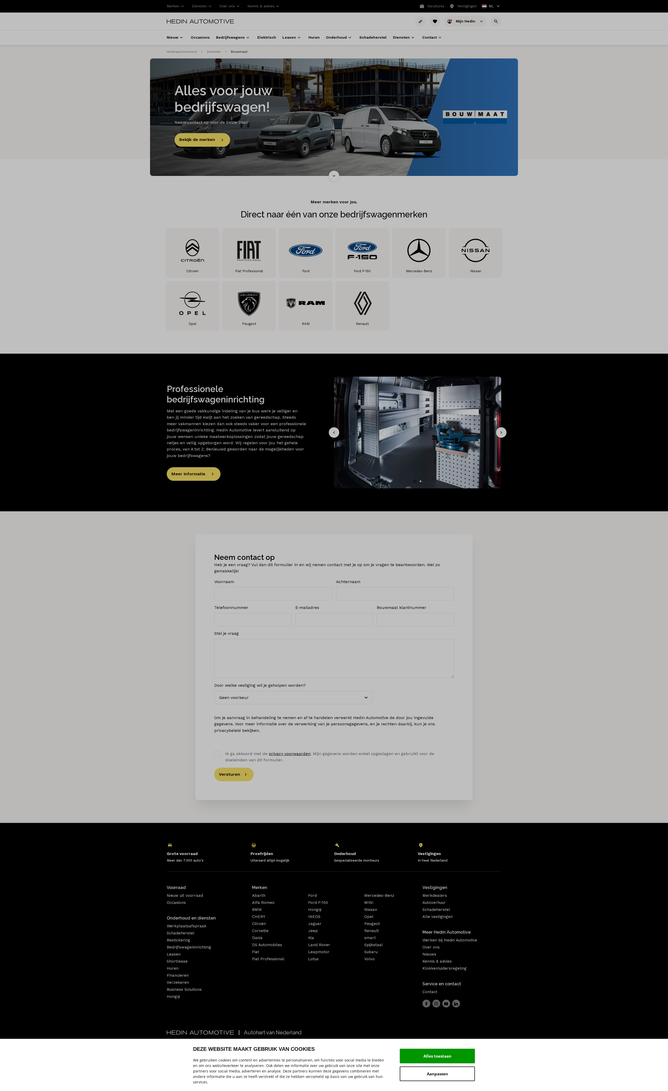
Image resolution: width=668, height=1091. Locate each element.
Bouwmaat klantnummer (401, 607)
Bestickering (178, 940)
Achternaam (348, 581)
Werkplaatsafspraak (186, 926)
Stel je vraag (226, 633)
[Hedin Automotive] (200, 21)
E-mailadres (307, 607)
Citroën (259, 923)
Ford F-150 (318, 902)
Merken (259, 887)
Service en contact (441, 983)
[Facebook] (426, 1003)
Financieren (178, 975)
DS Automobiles (267, 944)
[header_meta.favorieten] (435, 21)
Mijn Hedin (466, 21)
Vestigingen (434, 887)
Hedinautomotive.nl (182, 52)
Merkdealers (434, 895)
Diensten (214, 52)
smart (370, 937)
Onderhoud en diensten (191, 918)
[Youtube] (446, 1003)
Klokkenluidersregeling (444, 968)
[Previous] (334, 432)
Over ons (431, 947)
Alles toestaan (437, 1056)
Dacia (257, 937)
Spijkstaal (373, 944)
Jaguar (314, 923)
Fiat (255, 952)
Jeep (313, 930)
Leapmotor (319, 952)
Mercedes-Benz (379, 895)
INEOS (314, 916)
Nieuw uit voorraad (185, 895)
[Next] (501, 432)
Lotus (313, 959)
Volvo (369, 959)
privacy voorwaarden (290, 753)
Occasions (176, 902)
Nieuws (429, 954)
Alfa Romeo (263, 902)
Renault (371, 930)
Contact (429, 991)
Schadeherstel (180, 933)
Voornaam (224, 581)
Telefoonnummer (231, 607)
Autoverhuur (434, 902)
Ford (312, 895)
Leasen (174, 954)
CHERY (258, 916)
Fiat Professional (268, 959)
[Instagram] (436, 1003)
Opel (368, 916)
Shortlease (177, 961)
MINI (368, 902)
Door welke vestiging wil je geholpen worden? (260, 685)
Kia (311, 937)
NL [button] (488, 6)
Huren (172, 968)
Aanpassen (437, 1073)
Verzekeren (178, 982)
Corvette (260, 930)
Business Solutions (184, 989)
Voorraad (176, 887)
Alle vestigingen (437, 916)
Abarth (258, 895)
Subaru (371, 952)
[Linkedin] (456, 1003)
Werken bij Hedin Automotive (449, 940)
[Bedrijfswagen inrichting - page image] (417, 432)
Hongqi (173, 996)
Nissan (370, 909)
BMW (257, 909)
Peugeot (372, 923)
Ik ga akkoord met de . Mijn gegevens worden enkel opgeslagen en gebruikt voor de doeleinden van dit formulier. (329, 756)
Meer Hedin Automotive (446, 932)
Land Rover (319, 944)
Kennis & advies (437, 961)
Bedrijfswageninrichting (189, 947)
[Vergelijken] (420, 21)
